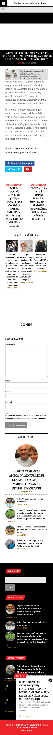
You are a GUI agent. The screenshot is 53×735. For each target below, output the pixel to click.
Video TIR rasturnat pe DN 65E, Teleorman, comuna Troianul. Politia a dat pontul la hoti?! (30, 543)
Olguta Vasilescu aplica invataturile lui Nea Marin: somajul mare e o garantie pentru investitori (26, 479)
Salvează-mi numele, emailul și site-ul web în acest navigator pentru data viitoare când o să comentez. (25, 417)
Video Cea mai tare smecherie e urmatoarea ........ (27, 3)
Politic (19, 63)
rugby (21, 152)
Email (8, 392)
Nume (8, 381)
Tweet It (15, 169)
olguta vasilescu (24, 148)
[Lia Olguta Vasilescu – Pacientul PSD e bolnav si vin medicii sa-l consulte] (41, 251)
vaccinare (30, 152)
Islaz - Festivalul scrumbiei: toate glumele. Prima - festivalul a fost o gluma (32, 529)
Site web (8, 402)
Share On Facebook (21, 163)
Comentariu (10, 344)
